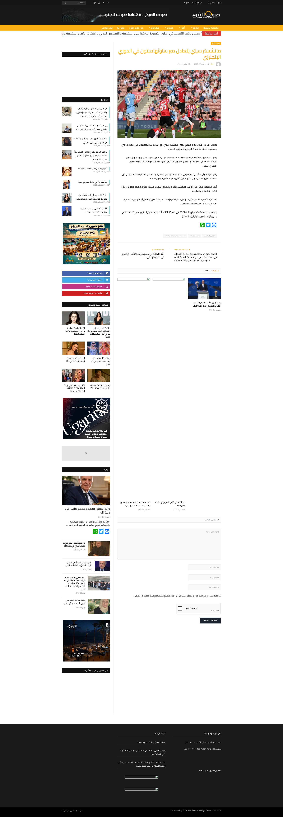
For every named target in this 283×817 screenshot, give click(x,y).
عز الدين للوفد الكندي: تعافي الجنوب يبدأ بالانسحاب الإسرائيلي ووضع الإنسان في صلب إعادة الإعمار (90, 155)
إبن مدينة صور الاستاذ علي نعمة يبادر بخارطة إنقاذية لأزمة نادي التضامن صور (91, 127)
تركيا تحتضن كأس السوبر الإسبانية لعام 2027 (170, 504)
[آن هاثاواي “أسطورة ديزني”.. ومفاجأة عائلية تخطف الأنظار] (73, 318)
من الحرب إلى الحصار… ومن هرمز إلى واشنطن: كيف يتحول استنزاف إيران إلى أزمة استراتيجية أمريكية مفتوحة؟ (91, 112)
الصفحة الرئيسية (211, 27)
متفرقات (155, 27)
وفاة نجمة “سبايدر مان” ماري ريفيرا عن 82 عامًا (100, 386)
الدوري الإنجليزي (209, 235)
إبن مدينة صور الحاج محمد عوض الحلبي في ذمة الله (74, 544)
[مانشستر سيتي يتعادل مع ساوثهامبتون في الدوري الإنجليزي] (169, 137)
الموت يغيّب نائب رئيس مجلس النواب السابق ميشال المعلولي (79, 564)
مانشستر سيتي (195, 235)
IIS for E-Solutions (190, 810)
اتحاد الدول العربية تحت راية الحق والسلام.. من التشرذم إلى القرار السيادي (90, 140)
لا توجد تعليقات (182, 64)
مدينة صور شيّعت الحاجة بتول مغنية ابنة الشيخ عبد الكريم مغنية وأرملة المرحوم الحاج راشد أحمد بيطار (74, 583)
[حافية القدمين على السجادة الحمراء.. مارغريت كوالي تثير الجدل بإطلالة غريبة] (98, 318)
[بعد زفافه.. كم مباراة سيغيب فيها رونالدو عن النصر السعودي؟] (133, 388)
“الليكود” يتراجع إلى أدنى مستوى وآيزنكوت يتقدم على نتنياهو (93, 210)
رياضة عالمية (216, 43)
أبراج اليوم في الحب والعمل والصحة (92, 169)
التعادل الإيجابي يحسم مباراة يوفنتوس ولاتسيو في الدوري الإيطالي (143, 255)
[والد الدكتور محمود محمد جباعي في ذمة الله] (86, 490)
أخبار (183, 27)
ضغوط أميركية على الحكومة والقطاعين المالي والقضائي (174, 33)
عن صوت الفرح (197, 2)
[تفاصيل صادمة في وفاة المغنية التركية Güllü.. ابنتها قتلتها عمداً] (73, 375)
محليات (170, 27)
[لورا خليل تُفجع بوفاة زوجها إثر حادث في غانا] (73, 348)
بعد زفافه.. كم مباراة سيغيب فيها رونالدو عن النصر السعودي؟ (135, 504)
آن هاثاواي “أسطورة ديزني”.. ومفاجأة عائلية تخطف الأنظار (75, 331)
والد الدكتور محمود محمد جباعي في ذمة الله (87, 510)
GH (212, 64)
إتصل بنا (186, 2)
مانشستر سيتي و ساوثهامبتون (175, 235)
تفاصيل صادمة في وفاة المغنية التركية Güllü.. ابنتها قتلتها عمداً (74, 388)
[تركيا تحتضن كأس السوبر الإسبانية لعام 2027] (169, 388)
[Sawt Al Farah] (206, 15)
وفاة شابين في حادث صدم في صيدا (92, 182)
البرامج (195, 27)
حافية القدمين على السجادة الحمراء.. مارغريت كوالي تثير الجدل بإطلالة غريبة (91, 197)
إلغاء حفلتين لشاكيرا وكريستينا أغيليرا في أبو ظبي (100, 361)
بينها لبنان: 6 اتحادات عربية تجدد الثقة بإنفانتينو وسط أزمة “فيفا (207, 304)
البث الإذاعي (107, 27)
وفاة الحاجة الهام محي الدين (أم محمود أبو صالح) (74, 602)
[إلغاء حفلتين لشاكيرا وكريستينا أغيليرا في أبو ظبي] (98, 348)
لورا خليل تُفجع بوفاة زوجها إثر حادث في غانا (75, 359)
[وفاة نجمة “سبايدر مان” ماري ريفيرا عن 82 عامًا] (98, 375)
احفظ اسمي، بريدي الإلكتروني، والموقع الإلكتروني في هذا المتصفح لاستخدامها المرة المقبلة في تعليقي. (176, 596)
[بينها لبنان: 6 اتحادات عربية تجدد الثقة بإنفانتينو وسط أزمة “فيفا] (204, 288)
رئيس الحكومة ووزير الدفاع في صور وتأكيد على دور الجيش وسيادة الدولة (90, 33)
